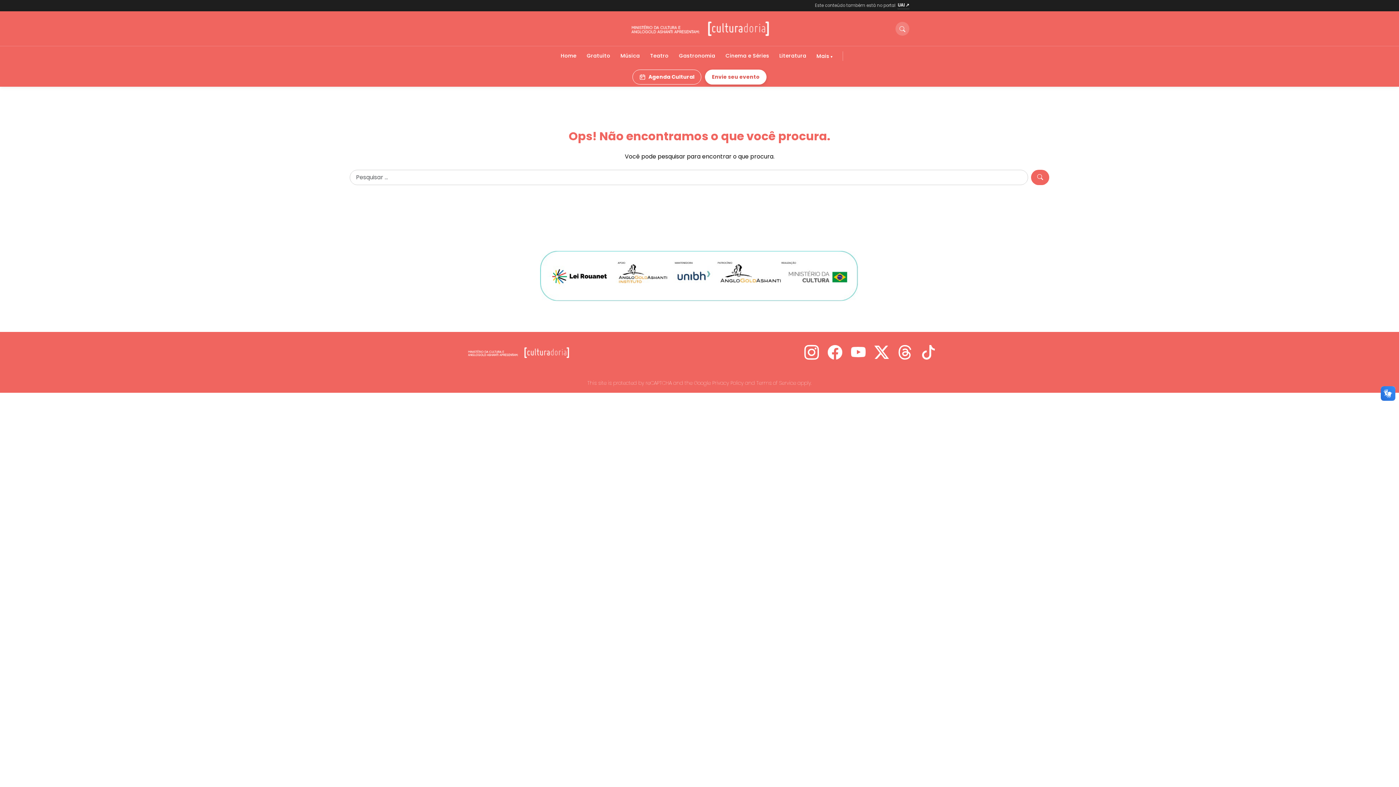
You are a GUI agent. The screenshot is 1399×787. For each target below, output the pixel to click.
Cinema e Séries (747, 55)
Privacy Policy (728, 383)
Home (568, 55)
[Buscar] (902, 29)
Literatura (792, 55)
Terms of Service (776, 383)
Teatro (659, 55)
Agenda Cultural (671, 77)
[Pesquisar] (1040, 177)
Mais (823, 56)
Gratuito (598, 55)
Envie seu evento (736, 77)
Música (630, 55)
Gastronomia (697, 55)
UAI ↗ (903, 5)
